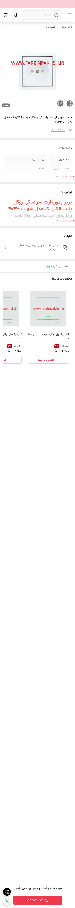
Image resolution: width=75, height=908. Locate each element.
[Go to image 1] (6, 105)
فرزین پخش (66, 27)
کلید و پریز (50, 27)
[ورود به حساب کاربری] (15, 15)
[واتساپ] (7, 901)
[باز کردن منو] (69, 15)
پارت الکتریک (58, 129)
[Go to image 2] (3, 105)
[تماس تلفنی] (7, 892)
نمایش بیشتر (67, 177)
